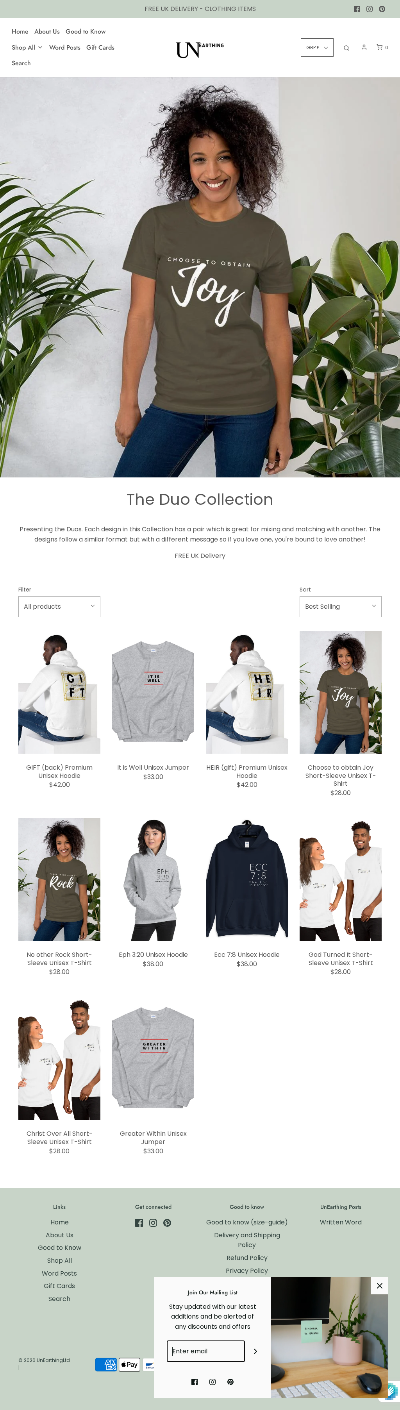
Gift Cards (100, 47)
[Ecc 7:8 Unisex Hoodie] (247, 879)
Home (20, 31)
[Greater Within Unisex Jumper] (153, 1058)
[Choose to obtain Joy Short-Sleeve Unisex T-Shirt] (341, 692)
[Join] (255, 1351)
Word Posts (64, 47)
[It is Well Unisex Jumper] (153, 692)
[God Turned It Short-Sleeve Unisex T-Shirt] (341, 879)
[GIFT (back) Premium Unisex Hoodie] (59, 692)
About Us (47, 31)
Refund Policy (247, 1257)
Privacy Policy (247, 1270)
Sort (305, 589)
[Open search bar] (346, 47)
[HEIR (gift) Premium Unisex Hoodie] (247, 692)
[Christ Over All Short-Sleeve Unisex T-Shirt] (59, 1058)
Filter (24, 589)
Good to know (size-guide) (247, 1222)
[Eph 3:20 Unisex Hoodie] (153, 879)
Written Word (341, 1222)
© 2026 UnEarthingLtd (44, 1360)
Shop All (59, 1260)
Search (21, 63)
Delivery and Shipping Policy (247, 1240)
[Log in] (364, 47)
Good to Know (85, 31)
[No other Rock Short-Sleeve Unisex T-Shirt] (59, 879)
